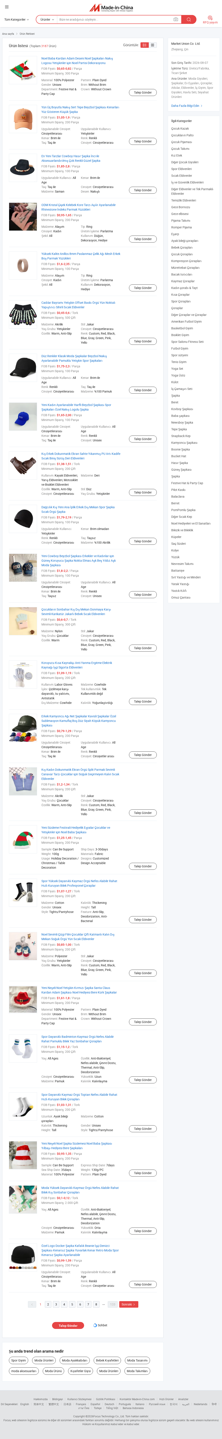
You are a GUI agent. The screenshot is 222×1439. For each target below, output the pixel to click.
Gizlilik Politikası (105, 1399)
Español (95, 1404)
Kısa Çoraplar (180, 294)
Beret (174, 402)
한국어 (174, 1404)
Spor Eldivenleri (181, 169)
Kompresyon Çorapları (186, 261)
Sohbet (102, 1325)
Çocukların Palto (182, 135)
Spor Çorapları (181, 301)
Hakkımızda (41, 1399)
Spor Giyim (18, 1360)
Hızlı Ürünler (166, 1399)
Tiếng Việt (112, 1408)
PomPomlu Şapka (183, 510)
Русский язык (157, 1404)
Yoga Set (177, 368)
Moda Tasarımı (137, 1360)
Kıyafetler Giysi (80, 1371)
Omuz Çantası (181, 597)
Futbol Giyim (179, 348)
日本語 (67, 1404)
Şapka (175, 395)
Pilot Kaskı (178, 490)
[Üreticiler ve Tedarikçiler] (111, 7)
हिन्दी (214, 1404)
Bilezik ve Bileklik (182, 530)
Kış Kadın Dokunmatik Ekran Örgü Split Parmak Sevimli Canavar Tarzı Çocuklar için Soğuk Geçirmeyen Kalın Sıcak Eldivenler (80, 774)
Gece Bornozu (180, 207)
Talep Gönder (143, 92)
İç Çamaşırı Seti (181, 389)
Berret (175, 503)
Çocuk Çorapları (182, 254)
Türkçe (97, 1408)
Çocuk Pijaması (181, 142)
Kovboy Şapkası (182, 409)
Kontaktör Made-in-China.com (137, 1399)
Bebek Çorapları (182, 247)
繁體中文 (54, 1404)
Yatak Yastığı (180, 584)
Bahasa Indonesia (133, 1408)
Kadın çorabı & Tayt (184, 288)
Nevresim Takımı (182, 564)
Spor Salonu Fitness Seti (187, 342)
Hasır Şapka (179, 463)
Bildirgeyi (57, 1399)
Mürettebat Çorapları (185, 268)
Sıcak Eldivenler (181, 175)
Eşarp (175, 234)
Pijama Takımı (180, 220)
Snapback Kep (181, 436)
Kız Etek (176, 155)
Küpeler (176, 537)
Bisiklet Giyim (180, 335)
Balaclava (177, 496)
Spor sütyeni (179, 355)
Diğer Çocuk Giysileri (184, 162)
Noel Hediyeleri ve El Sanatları (191, 523)
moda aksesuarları (23, 1371)
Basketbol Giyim (182, 328)
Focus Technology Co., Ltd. (109, 1416)
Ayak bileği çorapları (184, 241)
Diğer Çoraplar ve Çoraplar (189, 315)
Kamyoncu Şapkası (184, 443)
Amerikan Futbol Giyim (186, 321)
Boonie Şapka (180, 449)
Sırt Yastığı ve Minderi (186, 577)
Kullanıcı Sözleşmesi (79, 1399)
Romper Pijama (181, 227)
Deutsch (109, 1404)
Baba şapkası (180, 416)
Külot (174, 382)
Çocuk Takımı (180, 149)
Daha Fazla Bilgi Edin (187, 106)
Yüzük (175, 557)
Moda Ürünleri (43, 1360)
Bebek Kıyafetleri (107, 1360)
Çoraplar (177, 308)
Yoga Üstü (178, 375)
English (24, 1404)
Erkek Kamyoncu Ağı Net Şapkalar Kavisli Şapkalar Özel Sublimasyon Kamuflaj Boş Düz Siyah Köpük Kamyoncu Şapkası (78, 720)
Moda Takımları (137, 1371)
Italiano (139, 1404)
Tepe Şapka (179, 429)
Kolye (175, 550)
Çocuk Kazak (180, 128)
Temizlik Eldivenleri (183, 200)
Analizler (183, 1399)
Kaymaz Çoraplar (183, 281)
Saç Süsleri (178, 543)
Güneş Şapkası (181, 469)
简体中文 (39, 1404)
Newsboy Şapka (182, 422)
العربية (185, 1404)
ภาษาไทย (83, 1408)
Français (81, 1404)
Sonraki (129, 1304)
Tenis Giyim (178, 362)
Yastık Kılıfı (179, 591)
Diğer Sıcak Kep (181, 517)
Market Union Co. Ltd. (186, 43)
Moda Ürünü (53, 1371)
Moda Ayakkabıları (74, 1360)
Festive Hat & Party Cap (187, 483)
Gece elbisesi (179, 214)
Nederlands (200, 1404)
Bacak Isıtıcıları (181, 274)
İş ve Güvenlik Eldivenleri (187, 182)
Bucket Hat (178, 456)
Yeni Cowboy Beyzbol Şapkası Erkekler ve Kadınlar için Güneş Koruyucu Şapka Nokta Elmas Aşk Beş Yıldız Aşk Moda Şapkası (78, 560)
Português (125, 1404)
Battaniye (177, 570)
